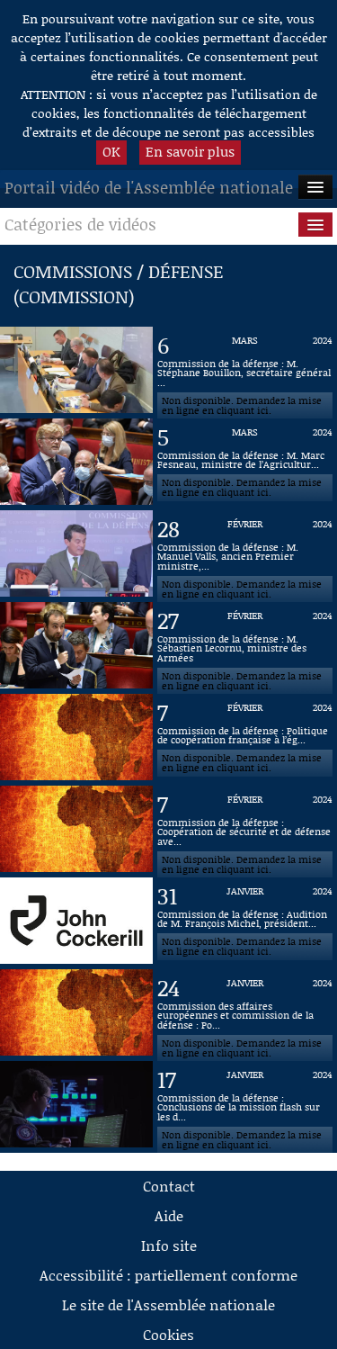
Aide (169, 1215)
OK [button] (111, 151)
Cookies (168, 1334)
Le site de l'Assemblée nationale (168, 1304)
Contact (169, 1185)
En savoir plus (190, 151)
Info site (169, 1245)
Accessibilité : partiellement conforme (168, 1274)
